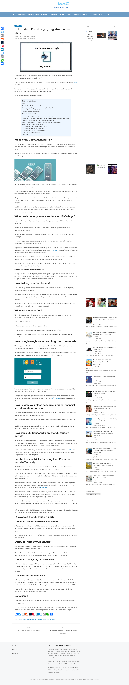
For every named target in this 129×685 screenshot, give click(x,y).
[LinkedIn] (2, 49)
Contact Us (22, 14)
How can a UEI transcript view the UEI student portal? (38, 120)
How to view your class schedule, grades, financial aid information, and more (45, 118)
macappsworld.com (68, 679)
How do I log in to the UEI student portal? (36, 109)
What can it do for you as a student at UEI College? (37, 108)
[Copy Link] (2, 56)
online (75, 82)
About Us (14, 649)
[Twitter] (2, 32)
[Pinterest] (2, 46)
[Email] (2, 35)
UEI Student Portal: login (46, 619)
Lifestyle (107, 14)
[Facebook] (2, 28)
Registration (32, 619)
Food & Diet (77, 14)
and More (23, 619)
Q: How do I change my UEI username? (34, 130)
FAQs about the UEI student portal (32, 124)
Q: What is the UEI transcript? (32, 132)
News (64, 19)
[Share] (2, 63)
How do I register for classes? (31, 111)
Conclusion (25, 134)
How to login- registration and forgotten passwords (38, 116)
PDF (70, 450)
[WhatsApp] (2, 60)
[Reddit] (2, 39)
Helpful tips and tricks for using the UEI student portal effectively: (42, 122)
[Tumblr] (2, 42)
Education (53, 14)
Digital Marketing (41, 14)
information (56, 398)
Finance (68, 14)
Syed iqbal (19, 36)
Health (84, 14)
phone (60, 297)
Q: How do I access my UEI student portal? (35, 126)
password (43, 487)
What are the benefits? (29, 114)
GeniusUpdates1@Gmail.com (90, 679)
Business (31, 14)
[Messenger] (2, 53)
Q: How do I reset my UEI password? (34, 128)
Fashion (61, 14)
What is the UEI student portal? (31, 106)
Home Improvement (95, 14)
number (55, 250)
